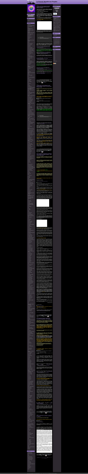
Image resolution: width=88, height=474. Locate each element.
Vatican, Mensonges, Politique (30, 433)
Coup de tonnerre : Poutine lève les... (57, 26)
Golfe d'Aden (29, 177)
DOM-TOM (29, 142)
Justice (28, 210)
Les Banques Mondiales (30, 272)
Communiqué (29, 105)
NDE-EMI (29, 326)
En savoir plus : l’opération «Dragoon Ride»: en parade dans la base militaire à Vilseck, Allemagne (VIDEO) (44, 73)
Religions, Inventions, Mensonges (31, 386)
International (29, 194)
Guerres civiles (29, 181)
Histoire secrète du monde (30, 184)
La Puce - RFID (29, 231)
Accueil (28, 27)
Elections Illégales (29, 145)
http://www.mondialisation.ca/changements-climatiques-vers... (41, 312)
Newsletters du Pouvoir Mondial (30, 328)
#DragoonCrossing (42, 52)
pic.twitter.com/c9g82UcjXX (40, 68)
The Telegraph (41, 360)
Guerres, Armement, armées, (30, 182)
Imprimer (38, 151)
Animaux (28, 42)
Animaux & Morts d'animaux (30, 43)
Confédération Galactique (30, 107)
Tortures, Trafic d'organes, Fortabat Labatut (31, 420)
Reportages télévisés (29, 387)
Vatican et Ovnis (29, 432)
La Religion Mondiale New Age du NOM (31, 232)
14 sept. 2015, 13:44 (39, 20)
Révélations (29, 392)
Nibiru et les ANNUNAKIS (30, 332)
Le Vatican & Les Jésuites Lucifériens (31, 268)
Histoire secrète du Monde (30, 185)
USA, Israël (29, 430)
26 (49, 457)
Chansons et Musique (30, 93)
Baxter (28, 69)
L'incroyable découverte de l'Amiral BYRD (31, 215)
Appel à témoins (29, 45)
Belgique (28, 70)
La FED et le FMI (29, 223)
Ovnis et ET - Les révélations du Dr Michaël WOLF (31, 351)
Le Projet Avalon (29, 256)
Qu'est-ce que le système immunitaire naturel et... (57, 27)
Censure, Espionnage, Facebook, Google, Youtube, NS (31, 88)
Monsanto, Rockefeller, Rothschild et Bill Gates (31, 320)
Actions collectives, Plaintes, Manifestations (30, 28)
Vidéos (28, 438)
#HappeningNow (39, 67)
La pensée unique (29, 229)
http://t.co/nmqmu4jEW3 (42, 123)
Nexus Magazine (29, 330)
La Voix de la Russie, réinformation (31, 237)
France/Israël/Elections (30, 169)
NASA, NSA (29, 324)
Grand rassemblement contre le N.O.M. (31, 179)
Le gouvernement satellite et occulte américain (31, 251)
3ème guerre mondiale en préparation (31, 25)
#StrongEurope (38, 58)
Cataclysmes (29, 85)
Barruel (28, 455)
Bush (28, 82)
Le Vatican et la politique (30, 269)
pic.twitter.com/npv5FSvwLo (40, 47)
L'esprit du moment (29, 213)
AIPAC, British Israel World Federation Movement (31, 32)
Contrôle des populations (30, 116)
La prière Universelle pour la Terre (31, 230)
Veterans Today (29, 436)
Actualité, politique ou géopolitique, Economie (31, 30)
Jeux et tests (29, 208)
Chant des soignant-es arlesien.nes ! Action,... (57, 30)
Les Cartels (29, 273)
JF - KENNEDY (29, 209)
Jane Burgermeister (29, 206)
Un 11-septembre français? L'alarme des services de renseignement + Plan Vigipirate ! (44, 318)
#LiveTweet (38, 57)
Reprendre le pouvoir (29, 388)
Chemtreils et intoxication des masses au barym (31, 95)
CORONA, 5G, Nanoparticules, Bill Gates (31, 118)
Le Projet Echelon (29, 259)
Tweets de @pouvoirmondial (55, 47)
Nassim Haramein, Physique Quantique (31, 325)
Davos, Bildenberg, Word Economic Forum (31, 128)
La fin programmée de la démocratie (31, 224)
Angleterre (29, 41)
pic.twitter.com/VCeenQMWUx (44, 53)
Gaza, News (29, 172)
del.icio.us (50, 150)
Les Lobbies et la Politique (30, 278)
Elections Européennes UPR (30, 144)
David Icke (29, 127)
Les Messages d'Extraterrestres (30, 281)
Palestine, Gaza (29, 354)
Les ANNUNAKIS (29, 271)
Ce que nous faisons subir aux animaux (31, 87)
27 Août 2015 (47, 372)
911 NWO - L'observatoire (30, 453)
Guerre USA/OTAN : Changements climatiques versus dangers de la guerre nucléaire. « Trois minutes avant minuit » (44, 154)
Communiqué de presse (30, 106)
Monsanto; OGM (29, 321)
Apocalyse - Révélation (30, 44)
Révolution (29, 393)
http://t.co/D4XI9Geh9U (49, 371)
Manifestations (29, 307)
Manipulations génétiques (30, 309)
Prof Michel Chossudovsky (40, 179)
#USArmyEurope (49, 52)
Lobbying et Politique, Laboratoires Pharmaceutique (31, 304)
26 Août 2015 (47, 365)
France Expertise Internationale (30, 168)
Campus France (29, 83)
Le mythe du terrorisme (30, 254)
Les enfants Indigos (29, 275)
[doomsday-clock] (42, 226)
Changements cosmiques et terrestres (31, 92)
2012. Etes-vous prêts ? (30, 452)
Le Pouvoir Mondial (29, 255)
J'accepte (29, 205)
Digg (40, 151)
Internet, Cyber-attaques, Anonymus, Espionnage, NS (31, 195)
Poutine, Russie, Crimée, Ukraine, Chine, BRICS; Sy (31, 370)
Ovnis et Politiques (29, 353)
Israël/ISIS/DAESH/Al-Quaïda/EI (30, 204)
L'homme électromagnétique (30, 214)
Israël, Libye (29, 202)
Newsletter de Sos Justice (30, 327)
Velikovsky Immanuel (29, 434)
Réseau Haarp (29, 389)
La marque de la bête (29, 226)
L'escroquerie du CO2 (30, 212)
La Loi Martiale (29, 225)
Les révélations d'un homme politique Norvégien (31, 292)
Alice (28, 454)
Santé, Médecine (29, 397)
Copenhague (29, 117)
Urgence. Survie (29, 429)
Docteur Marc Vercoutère (30, 141)
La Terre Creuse (29, 233)
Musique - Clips (29, 323)
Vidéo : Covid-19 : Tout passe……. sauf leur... (57, 23)
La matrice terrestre (29, 228)
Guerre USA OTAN (45, 181)
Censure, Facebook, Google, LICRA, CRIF (31, 90)
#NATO (45, 52)
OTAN (50, 80)
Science (28, 398)
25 (48, 457)
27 (50, 457)
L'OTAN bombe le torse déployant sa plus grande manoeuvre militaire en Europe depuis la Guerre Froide (44, 86)
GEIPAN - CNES (29, 173)
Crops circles (29, 124)
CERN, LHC (29, 91)
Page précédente (38, 457)
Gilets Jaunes (29, 176)
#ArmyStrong (42, 58)
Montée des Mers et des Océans (30, 322)
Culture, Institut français (30, 126)
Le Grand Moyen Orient (30, 253)
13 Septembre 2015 (49, 59)
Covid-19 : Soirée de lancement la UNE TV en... (57, 22)
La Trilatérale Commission (30, 235)
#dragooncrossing (39, 46)
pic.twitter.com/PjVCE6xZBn (40, 403)
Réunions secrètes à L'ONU (30, 391)
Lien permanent (49, 81)
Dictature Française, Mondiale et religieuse (30, 140)
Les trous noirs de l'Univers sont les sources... (57, 19)
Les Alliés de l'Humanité (30, 270)
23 (46, 457)
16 (40, 457)
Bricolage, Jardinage (29, 81)
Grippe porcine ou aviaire (30, 180)
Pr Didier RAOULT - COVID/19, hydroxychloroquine (30, 371)
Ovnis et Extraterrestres (30, 352)
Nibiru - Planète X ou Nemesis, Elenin (31, 331)
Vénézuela (29, 435)
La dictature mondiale (49, 411)
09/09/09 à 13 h (29, 24)
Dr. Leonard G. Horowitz (30, 143)
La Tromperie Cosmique (30, 236)
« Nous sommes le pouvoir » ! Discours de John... (57, 29)
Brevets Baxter (29, 80)
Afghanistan (29, 31)
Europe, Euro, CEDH (46, 149)
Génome (28, 174)
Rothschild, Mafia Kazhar (30, 395)
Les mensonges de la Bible (30, 280)
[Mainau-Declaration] (43, 206)
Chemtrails (29, 94)
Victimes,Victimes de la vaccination (31, 437)
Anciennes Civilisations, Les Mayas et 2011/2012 (31, 40)
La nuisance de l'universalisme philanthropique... (56, 18)
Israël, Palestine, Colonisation (30, 203)
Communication (29, 104)
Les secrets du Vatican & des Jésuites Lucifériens (31, 293)
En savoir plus (55, 473)
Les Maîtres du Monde (30, 279)
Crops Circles (29, 125)
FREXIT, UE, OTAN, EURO (30, 170)
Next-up (28, 329)
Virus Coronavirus (29, 439)
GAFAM (28, 171)
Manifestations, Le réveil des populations (31, 308)
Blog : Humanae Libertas (30, 456)
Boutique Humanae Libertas (30, 457)
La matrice (29, 227)
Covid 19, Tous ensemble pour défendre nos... (57, 25)
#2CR (39, 52)
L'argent (28, 211)
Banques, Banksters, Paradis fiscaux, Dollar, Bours (31, 66)
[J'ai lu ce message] (87, 473)
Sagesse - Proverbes (30, 396)
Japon (28, 207)
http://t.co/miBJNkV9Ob (49, 364)
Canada (28, 84)
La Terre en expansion (30, 234)
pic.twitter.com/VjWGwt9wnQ (48, 123)
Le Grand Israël (29, 252)
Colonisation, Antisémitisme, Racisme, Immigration (31, 103)
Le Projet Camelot (29, 258)
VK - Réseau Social (29, 441)
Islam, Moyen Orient (29, 201)
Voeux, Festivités (29, 442)
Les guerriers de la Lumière (30, 276)
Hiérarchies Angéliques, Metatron (30, 183)
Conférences (29, 108)
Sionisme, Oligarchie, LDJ (40, 150)
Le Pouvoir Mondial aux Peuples (46, 1)
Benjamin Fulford (29, 71)
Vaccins (28, 431)
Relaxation (29, 385)
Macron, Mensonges (29, 305)
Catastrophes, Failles (29, 86)
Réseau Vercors (29, 390)
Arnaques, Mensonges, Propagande (41, 149)
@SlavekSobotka (43, 46)
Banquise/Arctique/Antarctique (30, 67)
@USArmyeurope (47, 46)
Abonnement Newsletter (30, 26)
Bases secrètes (29, 68)
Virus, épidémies (29, 440)
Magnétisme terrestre (30, 306)
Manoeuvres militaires (30, 310)
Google (28, 178)
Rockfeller (29, 394)
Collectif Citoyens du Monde (30, 458)
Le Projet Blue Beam (29, 257)
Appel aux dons (29, 46)
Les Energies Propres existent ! (30, 274)
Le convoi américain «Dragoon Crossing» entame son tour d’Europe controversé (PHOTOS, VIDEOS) (43, 7)
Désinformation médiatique (40, 181)
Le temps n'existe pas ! (30, 267)
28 (51, 457)
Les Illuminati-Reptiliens (30, 277)
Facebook (43, 151)
